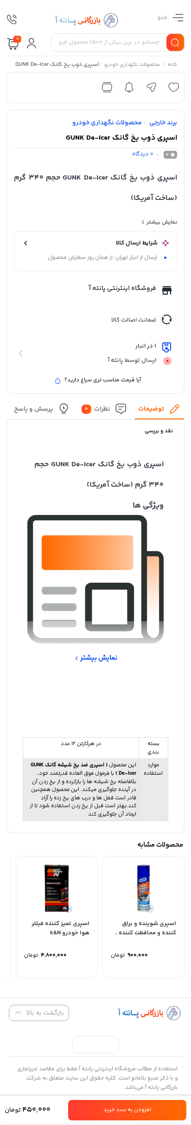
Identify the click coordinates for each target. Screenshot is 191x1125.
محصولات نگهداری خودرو (132, 65)
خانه (173, 65)
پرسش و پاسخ (34, 409)
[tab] (160, 411)
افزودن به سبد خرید (127, 1110)
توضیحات (152, 409)
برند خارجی (163, 123)
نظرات (98, 409)
